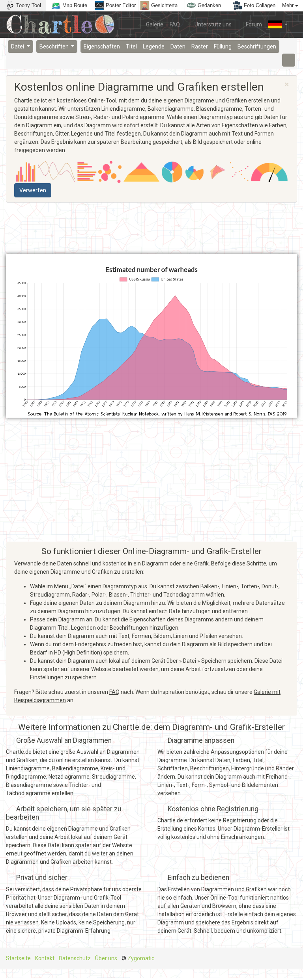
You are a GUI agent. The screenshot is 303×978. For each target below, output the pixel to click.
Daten (177, 46)
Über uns (106, 958)
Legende (154, 46)
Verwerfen (32, 190)
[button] (278, 24)
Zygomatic (140, 958)
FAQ (175, 24)
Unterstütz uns (212, 24)
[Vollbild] (289, 60)
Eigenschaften (102, 46)
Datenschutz (75, 958)
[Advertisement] (151, 228)
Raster (199, 46)
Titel (131, 46)
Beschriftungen (257, 46)
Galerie (154, 24)
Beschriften (54, 46)
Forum (253, 24)
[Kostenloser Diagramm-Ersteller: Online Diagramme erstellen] (63, 25)
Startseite (18, 958)
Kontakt (44, 958)
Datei (18, 46)
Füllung (223, 46)
